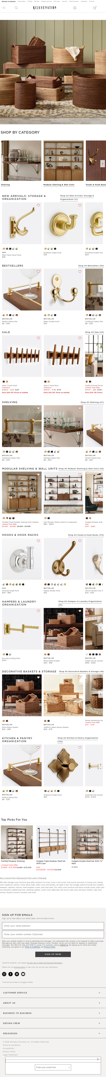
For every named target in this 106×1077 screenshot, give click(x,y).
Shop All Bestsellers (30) (91, 266)
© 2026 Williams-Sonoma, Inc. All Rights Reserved (26, 1042)
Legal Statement (10, 1055)
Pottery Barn (22, 1)
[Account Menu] (75, 7)
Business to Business (9, 1)
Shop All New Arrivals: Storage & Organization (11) (77, 197)
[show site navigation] (4, 7)
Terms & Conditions (12, 1045)
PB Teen (36, 1)
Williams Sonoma (46, 1)
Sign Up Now (53, 954)
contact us (64, 945)
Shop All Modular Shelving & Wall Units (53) (81, 469)
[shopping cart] (95, 7)
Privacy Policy (9, 1052)
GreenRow (84, 1)
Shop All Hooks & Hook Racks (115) (86, 535)
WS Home (57, 1)
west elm (64, 1)
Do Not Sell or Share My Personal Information (44, 963)
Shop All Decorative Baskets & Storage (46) (81, 672)
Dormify (91, 1)
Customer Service (15, 993)
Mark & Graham (74, 1)
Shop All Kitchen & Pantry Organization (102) (78, 740)
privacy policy (19, 967)
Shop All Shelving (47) (92, 402)
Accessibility (8, 1048)
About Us (9, 1003)
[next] (101, 842)
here (24, 982)
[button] (16, 7)
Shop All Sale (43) (94, 332)
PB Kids (30, 1)
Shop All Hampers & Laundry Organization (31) (80, 603)
